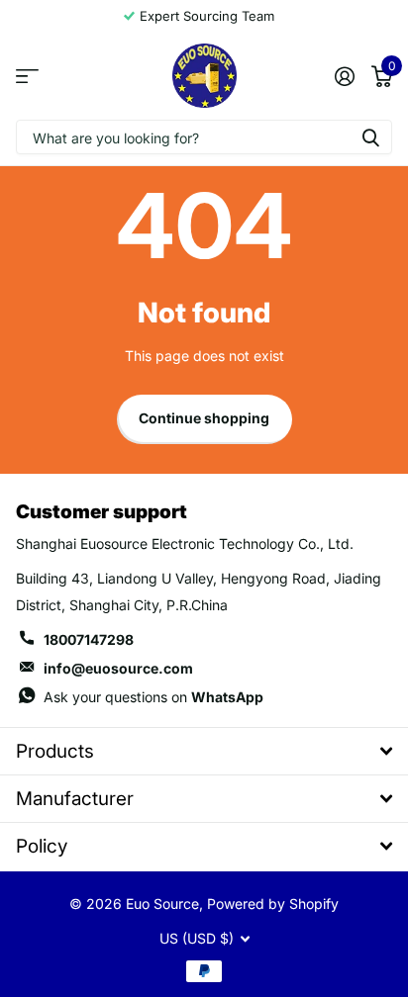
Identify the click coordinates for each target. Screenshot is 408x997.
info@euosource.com (118, 668)
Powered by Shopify (273, 903)
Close (204, 751)
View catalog (27, 75)
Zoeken (370, 137)
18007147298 (89, 639)
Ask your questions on (153, 696)
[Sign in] (344, 76)
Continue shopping (204, 417)
